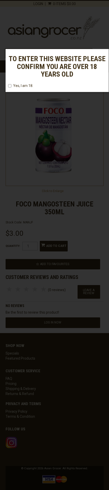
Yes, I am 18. (23, 86)
